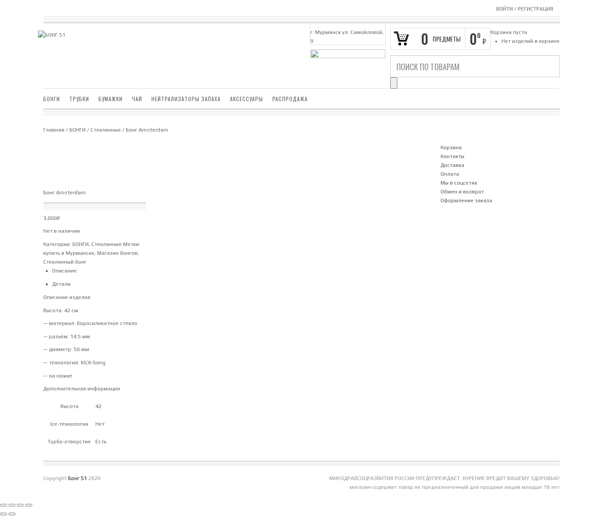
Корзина (451, 147)
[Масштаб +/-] (3, 505)
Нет (100, 424)
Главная (53, 130)
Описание (64, 271)
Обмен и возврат (462, 192)
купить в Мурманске (68, 253)
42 (98, 406)
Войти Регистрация (524, 9)
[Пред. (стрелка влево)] (3, 514)
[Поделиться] (20, 505)
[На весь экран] (11, 505)
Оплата (450, 174)
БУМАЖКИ (110, 98)
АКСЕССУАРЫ (246, 98)
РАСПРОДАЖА (290, 98)
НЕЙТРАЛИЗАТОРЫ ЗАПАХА (186, 98)
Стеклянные (105, 130)
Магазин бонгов (117, 253)
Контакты (452, 156)
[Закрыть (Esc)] (28, 505)
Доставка (452, 165)
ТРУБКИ (79, 98)
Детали (61, 284)
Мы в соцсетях (459, 183)
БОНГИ (51, 98)
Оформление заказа (466, 200)
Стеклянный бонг (65, 262)
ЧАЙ (137, 98)
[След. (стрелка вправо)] (11, 514)
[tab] (239, 270)
